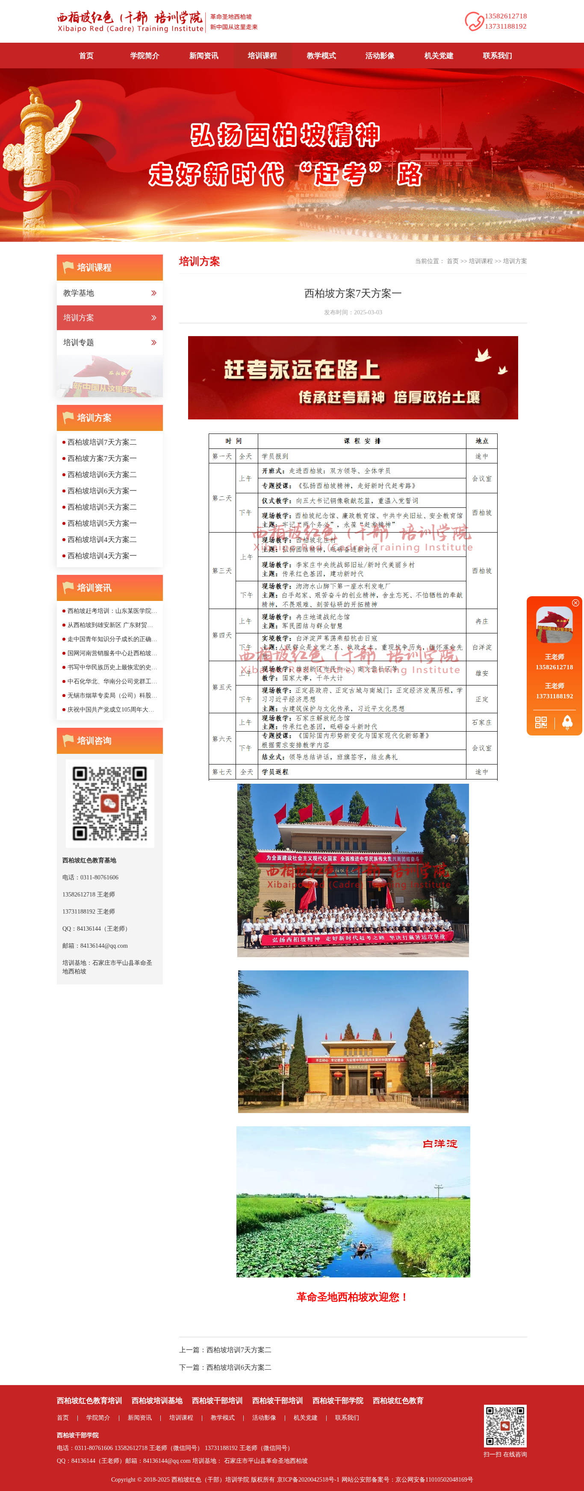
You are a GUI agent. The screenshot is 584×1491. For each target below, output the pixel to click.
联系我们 (497, 56)
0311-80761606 (94, 1448)
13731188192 (221, 1448)
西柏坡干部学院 (338, 1401)
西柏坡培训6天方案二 (238, 1367)
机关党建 (439, 56)
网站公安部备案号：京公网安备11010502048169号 (407, 1479)
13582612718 (131, 1448)
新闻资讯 (140, 1418)
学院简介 (98, 1418)
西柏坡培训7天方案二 (238, 1349)
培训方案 (515, 261)
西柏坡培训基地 (157, 1401)
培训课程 (481, 261)
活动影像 (380, 56)
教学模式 (321, 56)
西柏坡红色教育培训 (89, 1401)
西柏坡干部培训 (217, 1401)
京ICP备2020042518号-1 (308, 1479)
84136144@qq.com (167, 1461)
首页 (86, 56)
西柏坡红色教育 (398, 1401)
